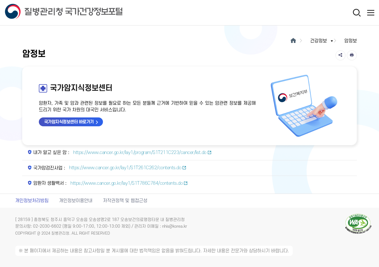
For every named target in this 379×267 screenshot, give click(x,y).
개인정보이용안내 (75, 200)
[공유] (340, 55)
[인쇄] (352, 55)
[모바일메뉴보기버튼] (370, 12)
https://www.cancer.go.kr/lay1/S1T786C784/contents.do (126, 183)
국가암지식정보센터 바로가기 (69, 121)
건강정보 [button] (318, 40)
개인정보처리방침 (32, 200)
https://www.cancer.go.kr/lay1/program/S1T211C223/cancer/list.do (139, 152)
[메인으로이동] (293, 41)
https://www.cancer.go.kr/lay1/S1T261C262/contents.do (124, 167)
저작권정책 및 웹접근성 (125, 200)
